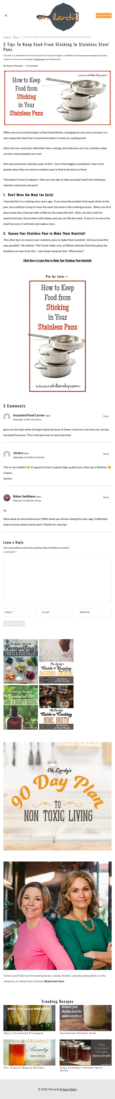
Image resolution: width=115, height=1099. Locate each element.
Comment (10, 551)
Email (46, 612)
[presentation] (29, 1018)
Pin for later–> (57, 276)
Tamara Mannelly (14, 65)
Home (7, 36)
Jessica (18, 453)
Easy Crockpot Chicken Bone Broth (81, 1069)
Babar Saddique (24, 496)
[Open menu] (6, 15)
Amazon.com (39, 59)
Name (9, 612)
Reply (106, 416)
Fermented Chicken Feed (78, 1033)
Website (85, 612)
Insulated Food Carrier (29, 415)
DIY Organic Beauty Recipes (24, 1067)
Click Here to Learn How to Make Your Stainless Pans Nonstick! (57, 260)
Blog (16, 36)
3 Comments (32, 65)
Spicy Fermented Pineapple (23, 1033)
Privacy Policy (68, 1089)
